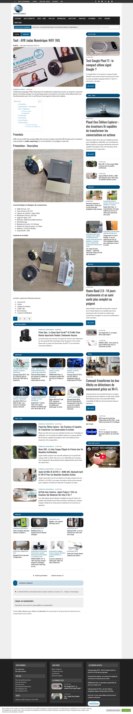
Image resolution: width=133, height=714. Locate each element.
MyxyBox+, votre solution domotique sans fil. (56, 522)
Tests (100, 18)
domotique (18, 514)
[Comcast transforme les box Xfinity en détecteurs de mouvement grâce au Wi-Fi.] (103, 374)
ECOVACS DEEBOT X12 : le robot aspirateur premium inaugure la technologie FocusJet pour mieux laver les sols (38, 562)
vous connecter (28, 605)
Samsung (22, 370)
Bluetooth (43, 368)
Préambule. (22, 104)
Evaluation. (22, 118)
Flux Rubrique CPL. (21, 689)
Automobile (91, 18)
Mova (93, 236)
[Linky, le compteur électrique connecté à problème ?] (21, 526)
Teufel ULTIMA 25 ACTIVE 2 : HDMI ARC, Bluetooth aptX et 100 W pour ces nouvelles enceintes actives (60, 473)
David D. (22, 89)
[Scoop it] (118, 1)
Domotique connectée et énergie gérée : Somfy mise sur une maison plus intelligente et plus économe (94, 206)
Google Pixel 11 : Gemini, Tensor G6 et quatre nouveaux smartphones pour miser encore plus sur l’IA (39, 406)
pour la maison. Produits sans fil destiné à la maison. (39, 554)
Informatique (61, 18)
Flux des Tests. (20, 684)
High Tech (52, 18)
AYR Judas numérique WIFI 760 (29, 45)
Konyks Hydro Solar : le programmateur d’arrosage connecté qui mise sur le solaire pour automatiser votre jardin (111, 211)
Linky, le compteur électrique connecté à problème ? (21, 532)
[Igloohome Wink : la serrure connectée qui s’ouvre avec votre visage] (75, 526)
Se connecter (19, 669)
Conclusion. (23, 115)
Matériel (88, 236)
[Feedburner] (115, 1)
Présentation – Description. (27, 106)
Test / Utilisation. (24, 109)
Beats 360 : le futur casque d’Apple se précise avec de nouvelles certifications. (60, 451)
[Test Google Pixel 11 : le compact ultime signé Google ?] (103, 55)
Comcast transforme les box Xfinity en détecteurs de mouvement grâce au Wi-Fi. (102, 384)
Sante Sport (72, 18)
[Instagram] (102, 1)
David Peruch (50, 329)
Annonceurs (55, 673)
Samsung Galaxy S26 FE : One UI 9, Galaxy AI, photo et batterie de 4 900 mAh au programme (21, 377)
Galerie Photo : (23, 122)
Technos (35, 1)
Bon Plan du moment (20, 324)
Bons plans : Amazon (45, 1)
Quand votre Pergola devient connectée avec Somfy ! (75, 554)
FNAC (62, 1)
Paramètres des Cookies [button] (113, 710)
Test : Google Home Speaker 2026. (72, 697)
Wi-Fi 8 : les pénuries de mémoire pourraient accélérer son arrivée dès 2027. (109, 434)
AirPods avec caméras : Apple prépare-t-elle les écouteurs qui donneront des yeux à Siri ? (57, 493)
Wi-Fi (42, 528)
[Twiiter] (98, 1)
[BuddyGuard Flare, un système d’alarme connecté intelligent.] (39, 526)
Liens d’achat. (23, 120)
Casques (33, 370)
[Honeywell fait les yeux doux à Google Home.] (21, 549)
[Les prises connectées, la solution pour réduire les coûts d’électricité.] (57, 549)
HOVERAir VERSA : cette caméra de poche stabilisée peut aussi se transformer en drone (108, 345)
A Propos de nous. (57, 671)
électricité (24, 528)
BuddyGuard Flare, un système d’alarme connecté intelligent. (38, 533)
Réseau (90, 354)
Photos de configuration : (34, 126)
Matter (111, 233)
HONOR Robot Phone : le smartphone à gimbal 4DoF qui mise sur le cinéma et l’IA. (56, 377)
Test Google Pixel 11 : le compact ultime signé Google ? (100, 64)
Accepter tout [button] (126, 710)
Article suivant (56, 576)
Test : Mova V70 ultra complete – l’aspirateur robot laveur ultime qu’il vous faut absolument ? (94, 251)
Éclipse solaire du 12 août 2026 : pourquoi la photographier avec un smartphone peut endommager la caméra (56, 403)
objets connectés (29, 18)
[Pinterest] (111, 1)
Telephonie (17, 18)
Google (39, 399)
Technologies (97, 244)
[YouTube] (108, 1)
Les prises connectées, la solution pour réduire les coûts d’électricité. (56, 561)
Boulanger (55, 1)
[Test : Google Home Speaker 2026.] (56, 698)
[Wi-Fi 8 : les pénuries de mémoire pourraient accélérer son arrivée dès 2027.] (91, 434)
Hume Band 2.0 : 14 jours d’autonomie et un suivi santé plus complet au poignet (101, 297)
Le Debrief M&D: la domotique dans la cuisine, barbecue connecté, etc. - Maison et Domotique (48, 592)
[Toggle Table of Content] (39, 101)
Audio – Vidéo (41, 18)
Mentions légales (57, 676)
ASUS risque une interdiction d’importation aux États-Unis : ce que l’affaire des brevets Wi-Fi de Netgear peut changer (103, 421)
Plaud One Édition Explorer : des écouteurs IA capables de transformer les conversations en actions (39, 377)
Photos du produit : (33, 124)
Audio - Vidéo (35, 368)
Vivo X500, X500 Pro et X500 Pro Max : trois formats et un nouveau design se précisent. (19, 404)
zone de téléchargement (24, 1)
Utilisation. (26, 113)
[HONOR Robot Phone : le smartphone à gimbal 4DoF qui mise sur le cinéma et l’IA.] (57, 366)
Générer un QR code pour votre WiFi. (26, 699)
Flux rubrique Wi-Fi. (21, 691)
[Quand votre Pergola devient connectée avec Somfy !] (75, 549)
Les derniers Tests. (58, 680)
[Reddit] (105, 1)
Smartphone (18, 355)
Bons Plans (18, 23)
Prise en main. (27, 111)
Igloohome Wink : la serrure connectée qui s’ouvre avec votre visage (75, 533)
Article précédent (41, 576)
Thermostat (24, 551)
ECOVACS (41, 551)
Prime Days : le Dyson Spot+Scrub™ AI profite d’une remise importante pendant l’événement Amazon (59, 334)
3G (32, 528)
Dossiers (107, 18)
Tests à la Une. (92, 34)
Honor (39, 370)
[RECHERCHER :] (110, 27)
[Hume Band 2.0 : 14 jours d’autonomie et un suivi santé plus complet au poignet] (103, 285)
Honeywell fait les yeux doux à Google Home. (21, 556)
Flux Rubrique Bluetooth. (23, 686)
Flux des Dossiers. (21, 682)
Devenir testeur (20, 671)
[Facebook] (95, 1)
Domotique (82, 18)
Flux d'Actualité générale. (23, 680)
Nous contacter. (57, 669)
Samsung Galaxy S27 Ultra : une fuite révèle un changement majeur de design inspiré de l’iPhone (74, 377)
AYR (14, 139)
